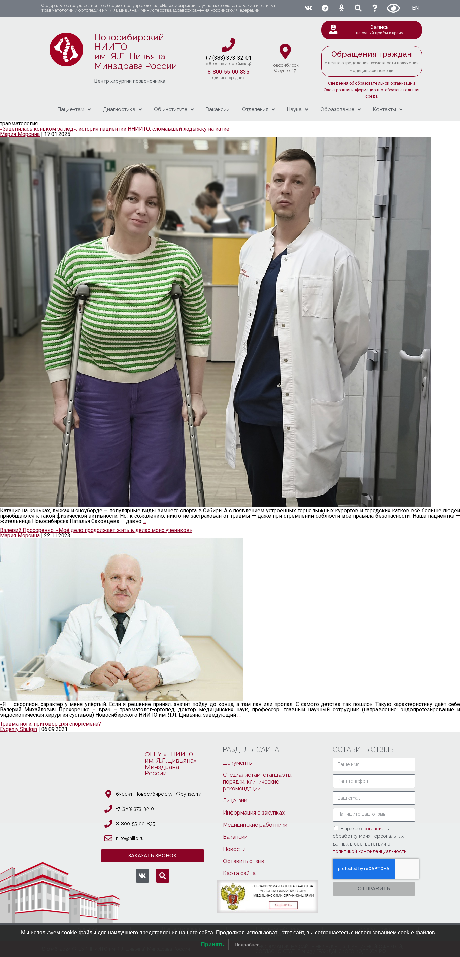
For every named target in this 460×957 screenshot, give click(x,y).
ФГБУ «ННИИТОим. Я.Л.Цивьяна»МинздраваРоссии (171, 763)
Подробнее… (249, 944)
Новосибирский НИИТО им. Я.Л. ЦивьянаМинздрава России (135, 51)
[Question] (375, 8)
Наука (294, 109)
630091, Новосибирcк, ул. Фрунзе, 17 (158, 794)
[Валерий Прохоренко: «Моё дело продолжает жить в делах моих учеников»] (121, 699)
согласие (374, 828)
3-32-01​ (242, 58)
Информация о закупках (254, 812)
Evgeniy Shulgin (18, 729)
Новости (234, 849)
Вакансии (218, 109)
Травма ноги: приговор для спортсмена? (50, 724)
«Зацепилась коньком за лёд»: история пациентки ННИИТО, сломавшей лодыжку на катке (114, 129)
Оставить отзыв (243, 861)
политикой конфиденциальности (370, 851)
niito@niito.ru (130, 838)
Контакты (384, 109)
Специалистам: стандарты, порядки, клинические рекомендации (257, 782)
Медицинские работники (255, 825)
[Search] (358, 8)
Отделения (255, 109)
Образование (337, 109)
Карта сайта (239, 873)
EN (415, 8)
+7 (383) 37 (218, 58)
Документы (238, 763)
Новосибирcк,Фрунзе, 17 (285, 68)
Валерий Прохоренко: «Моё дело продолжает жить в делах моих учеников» (96, 530)
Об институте (170, 109)
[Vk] (308, 8)
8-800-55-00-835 (228, 72)
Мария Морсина (20, 134)
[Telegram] (325, 8)
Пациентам (71, 109)
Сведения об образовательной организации (371, 83)
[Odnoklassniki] (342, 8)
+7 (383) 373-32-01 (136, 808)
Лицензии (235, 800)
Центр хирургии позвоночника (129, 81)
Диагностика (119, 109)
